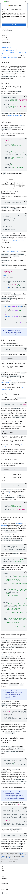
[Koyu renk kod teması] (24, 96)
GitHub (2, 870)
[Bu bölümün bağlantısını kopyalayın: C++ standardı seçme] (18, 460)
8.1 (25, 53)
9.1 (6, 53)
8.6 (13, 53)
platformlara (19, 523)
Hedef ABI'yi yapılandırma (17, 240)
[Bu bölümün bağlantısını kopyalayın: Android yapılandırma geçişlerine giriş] (5, 637)
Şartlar (2, 889)
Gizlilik (7, 889)
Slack (2, 881)
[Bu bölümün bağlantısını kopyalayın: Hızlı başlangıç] (12, 122)
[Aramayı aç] (22, 2)
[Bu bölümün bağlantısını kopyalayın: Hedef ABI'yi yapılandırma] (21, 394)
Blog (2, 868)
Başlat (14, 24)
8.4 (17, 53)
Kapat (14, 21)
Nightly (3, 53)
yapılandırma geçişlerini (7, 654)
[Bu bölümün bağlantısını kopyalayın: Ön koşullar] (10, 83)
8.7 (11, 53)
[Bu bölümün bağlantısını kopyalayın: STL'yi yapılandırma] (16, 340)
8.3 (20, 53)
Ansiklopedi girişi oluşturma (15, 115)
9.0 (8, 53)
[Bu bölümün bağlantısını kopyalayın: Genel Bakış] (10, 62)
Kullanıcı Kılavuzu (8, 493)
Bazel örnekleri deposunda (12, 251)
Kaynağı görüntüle (9, 50)
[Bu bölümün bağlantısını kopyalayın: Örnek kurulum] (13, 247)
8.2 (22, 53)
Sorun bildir (6, 47)
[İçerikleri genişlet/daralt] (8, 34)
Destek (2, 876)
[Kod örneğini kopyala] (26, 96)
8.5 (15, 53)
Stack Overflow (4, 883)
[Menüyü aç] (2, 1)
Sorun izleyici (4, 878)
